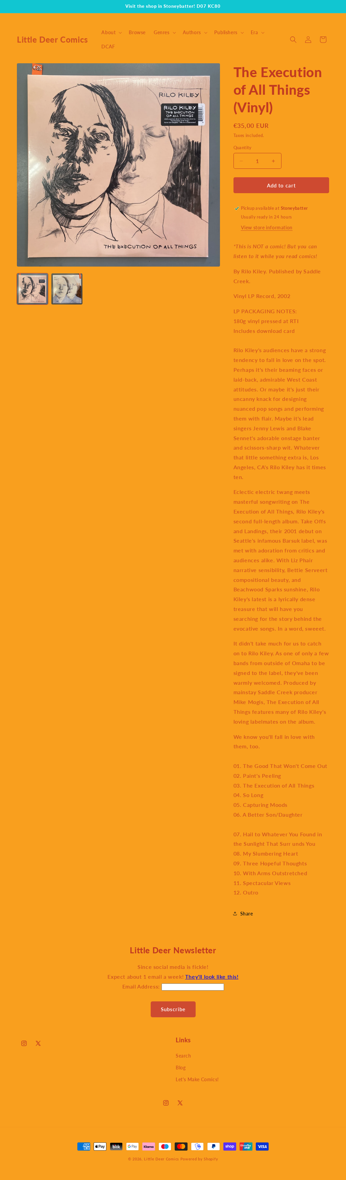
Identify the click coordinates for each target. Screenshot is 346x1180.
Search (183, 1056)
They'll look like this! (212, 976)
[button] (111, 32)
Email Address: (142, 986)
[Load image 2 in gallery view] (66, 288)
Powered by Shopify (199, 1159)
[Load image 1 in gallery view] (32, 288)
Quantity (242, 147)
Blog (181, 1067)
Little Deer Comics (161, 1159)
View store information (267, 227)
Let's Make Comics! (197, 1079)
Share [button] (246, 913)
